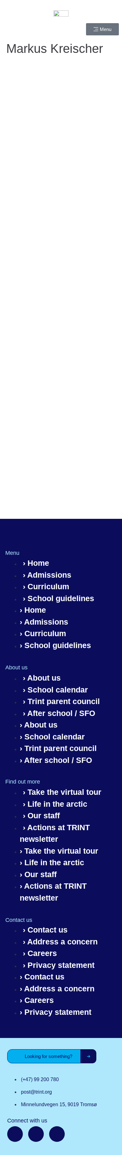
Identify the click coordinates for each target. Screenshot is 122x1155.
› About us (42, 677)
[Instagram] (36, 1134)
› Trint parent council (61, 701)
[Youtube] (57, 1134)
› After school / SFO (59, 713)
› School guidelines (58, 598)
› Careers (40, 953)
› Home (36, 563)
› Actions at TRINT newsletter (55, 833)
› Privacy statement (58, 965)
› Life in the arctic (55, 804)
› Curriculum (46, 586)
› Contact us (45, 929)
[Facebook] (15, 1134)
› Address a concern (60, 941)
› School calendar (55, 689)
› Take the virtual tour (62, 792)
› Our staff (41, 815)
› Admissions (47, 574)
